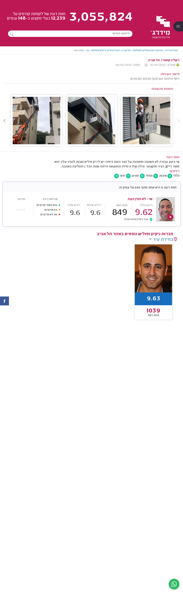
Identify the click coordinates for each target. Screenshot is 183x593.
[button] (4, 120)
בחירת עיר (163, 239)
